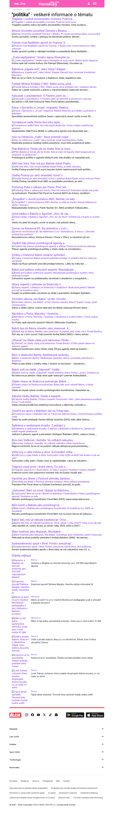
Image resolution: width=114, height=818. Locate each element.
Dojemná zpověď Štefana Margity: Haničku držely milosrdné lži (62, 584)
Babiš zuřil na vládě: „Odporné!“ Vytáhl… (37, 369)
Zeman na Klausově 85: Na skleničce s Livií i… (41, 228)
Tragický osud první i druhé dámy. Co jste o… (40, 466)
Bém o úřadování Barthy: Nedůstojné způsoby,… (42, 355)
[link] (26, 715)
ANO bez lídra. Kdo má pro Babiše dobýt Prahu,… (43, 163)
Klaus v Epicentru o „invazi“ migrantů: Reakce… (41, 107)
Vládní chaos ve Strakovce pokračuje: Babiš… (40, 381)
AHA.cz (34, 655)
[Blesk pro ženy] (24, 3)
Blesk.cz (34, 560)
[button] (75, 715)
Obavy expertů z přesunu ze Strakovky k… (38, 284)
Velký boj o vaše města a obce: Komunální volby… (43, 452)
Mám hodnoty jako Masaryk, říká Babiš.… (38, 531)
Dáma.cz (34, 636)
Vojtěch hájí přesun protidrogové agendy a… (39, 243)
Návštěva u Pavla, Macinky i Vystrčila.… (37, 313)
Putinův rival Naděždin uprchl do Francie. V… (40, 42)
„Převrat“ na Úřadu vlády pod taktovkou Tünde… (41, 340)
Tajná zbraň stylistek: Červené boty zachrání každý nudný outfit (62, 694)
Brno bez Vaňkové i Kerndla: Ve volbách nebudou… (44, 440)
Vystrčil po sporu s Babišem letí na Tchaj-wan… (41, 410)
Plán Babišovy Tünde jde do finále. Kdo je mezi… (42, 148)
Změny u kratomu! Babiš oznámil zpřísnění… (40, 255)
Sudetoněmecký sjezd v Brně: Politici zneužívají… (43, 543)
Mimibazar (35, 597)
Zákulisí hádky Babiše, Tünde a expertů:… (38, 396)
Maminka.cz (36, 618)
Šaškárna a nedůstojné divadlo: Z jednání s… (40, 425)
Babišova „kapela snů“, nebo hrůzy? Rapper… (40, 69)
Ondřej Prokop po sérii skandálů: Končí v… (38, 175)
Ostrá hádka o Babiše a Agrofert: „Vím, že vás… (41, 213)
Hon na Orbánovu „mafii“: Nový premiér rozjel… (41, 137)
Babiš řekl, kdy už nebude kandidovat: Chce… (40, 519)
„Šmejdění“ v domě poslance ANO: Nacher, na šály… (44, 199)
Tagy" (28, 9)
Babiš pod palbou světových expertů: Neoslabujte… (44, 269)
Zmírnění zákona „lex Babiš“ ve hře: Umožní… (40, 299)
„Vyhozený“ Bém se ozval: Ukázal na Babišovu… (42, 490)
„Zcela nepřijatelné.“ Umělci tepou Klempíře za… (42, 57)
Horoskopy (17, 9)
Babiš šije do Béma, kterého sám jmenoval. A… (41, 328)
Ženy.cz (34, 670)
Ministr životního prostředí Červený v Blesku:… (41, 30)
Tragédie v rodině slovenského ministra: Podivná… (43, 19)
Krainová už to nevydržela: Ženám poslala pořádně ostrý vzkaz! (62, 658)
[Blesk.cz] (15, 715)
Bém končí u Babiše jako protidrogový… (37, 505)
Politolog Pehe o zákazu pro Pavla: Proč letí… (40, 187)
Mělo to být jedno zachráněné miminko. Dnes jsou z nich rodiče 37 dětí (66, 621)
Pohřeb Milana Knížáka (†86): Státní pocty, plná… (43, 84)
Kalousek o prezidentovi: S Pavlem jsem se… (40, 95)
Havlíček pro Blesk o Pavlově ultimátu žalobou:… (42, 478)
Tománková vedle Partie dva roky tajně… (37, 122)
